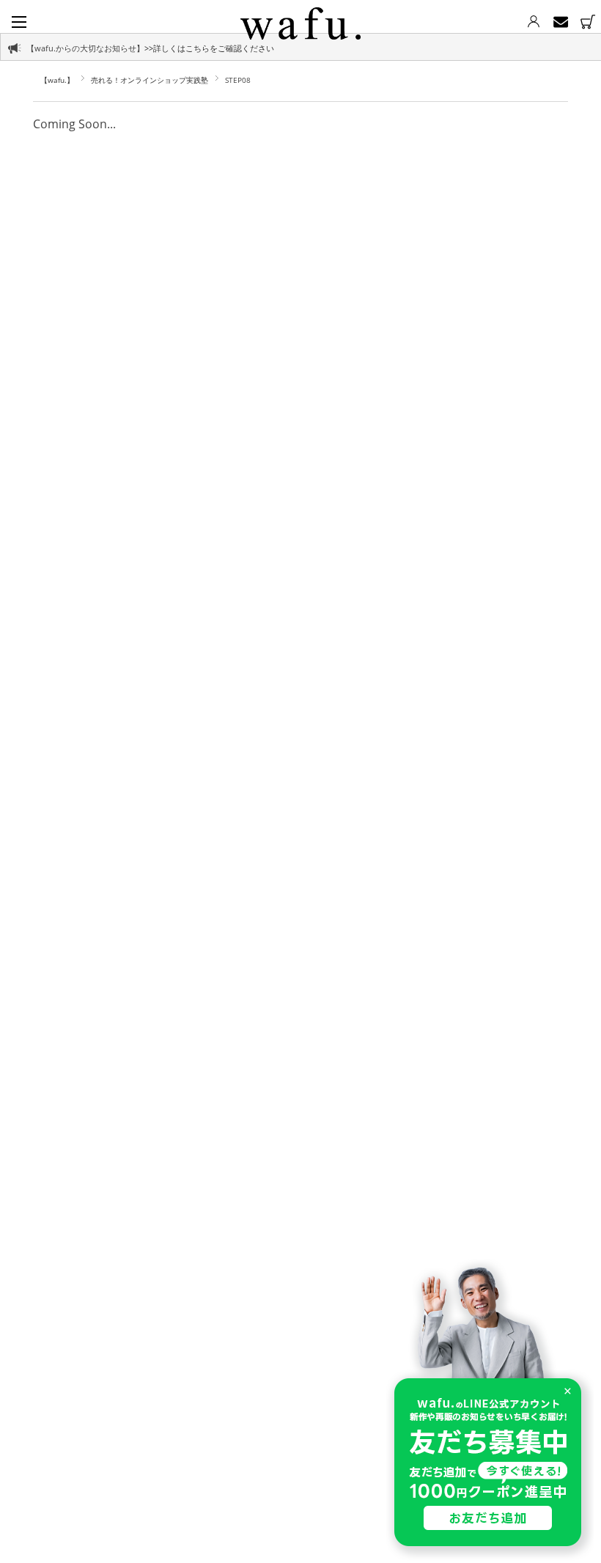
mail (560, 22)
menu (19, 22)
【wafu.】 (57, 80)
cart (587, 22)
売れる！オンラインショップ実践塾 (149, 80)
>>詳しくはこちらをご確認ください (209, 48)
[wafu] (300, 21)
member (533, 22)
